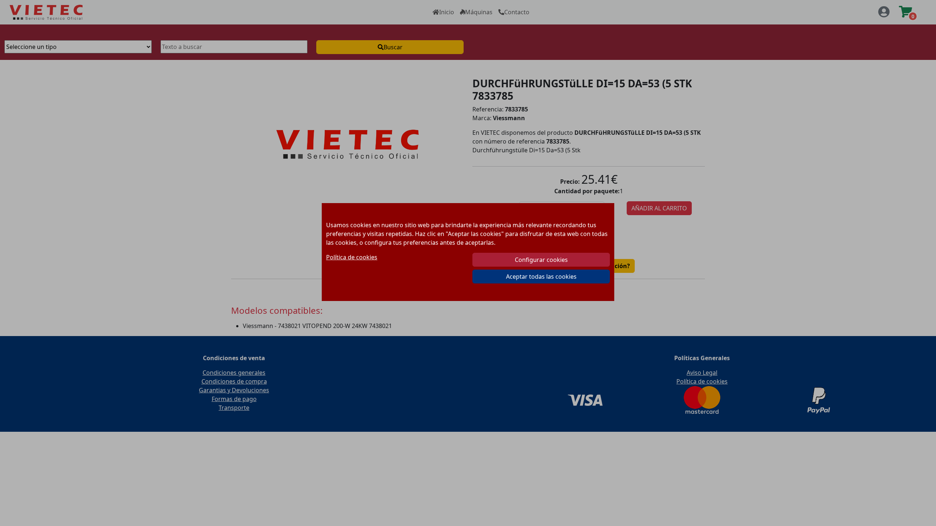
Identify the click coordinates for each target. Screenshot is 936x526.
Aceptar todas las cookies (541, 276)
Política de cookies (351, 257)
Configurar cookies (541, 260)
